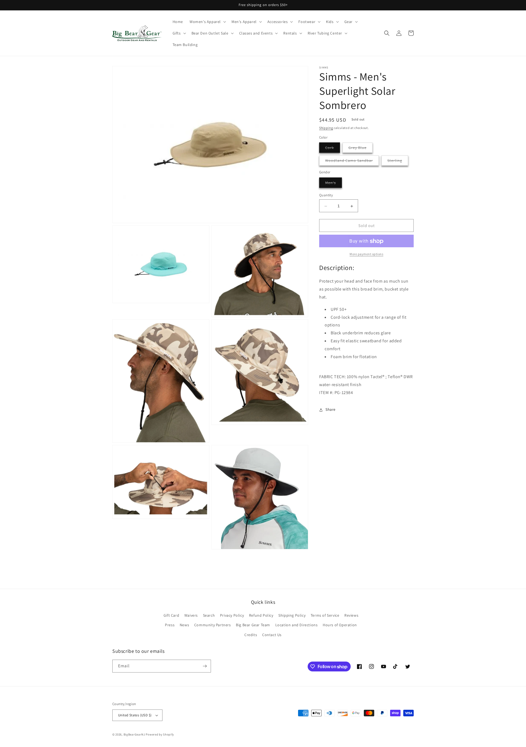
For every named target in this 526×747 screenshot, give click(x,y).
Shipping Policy (291, 615)
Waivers (191, 615)
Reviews (351, 615)
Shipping (326, 128)
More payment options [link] (366, 254)
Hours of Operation (340, 624)
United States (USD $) (134, 715)
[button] (207, 21)
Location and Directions (296, 624)
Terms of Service (325, 615)
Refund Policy (261, 615)
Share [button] (330, 409)
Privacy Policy (232, 615)
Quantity (326, 195)
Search (209, 615)
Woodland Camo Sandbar (352, 162)
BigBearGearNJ (134, 734)
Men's (333, 184)
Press (170, 624)
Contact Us (272, 634)
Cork (332, 149)
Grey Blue (360, 149)
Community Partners (212, 624)
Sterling (397, 162)
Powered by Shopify (160, 734)
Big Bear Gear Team (253, 624)
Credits (250, 634)
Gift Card (171, 615)
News (184, 624)
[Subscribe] (205, 666)
